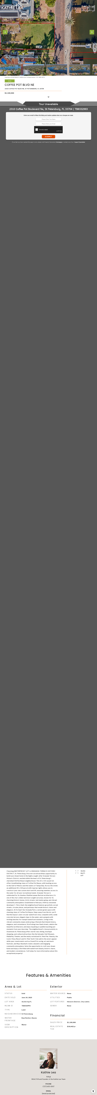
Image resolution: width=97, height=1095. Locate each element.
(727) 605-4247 (48, 1086)
